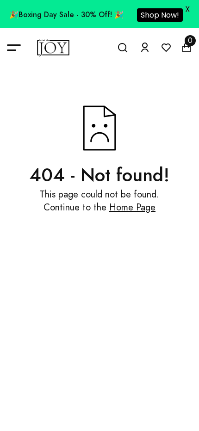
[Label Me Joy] (53, 47)
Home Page (132, 207)
